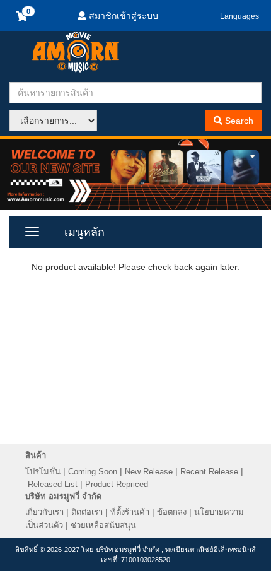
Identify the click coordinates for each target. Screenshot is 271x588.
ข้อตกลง (172, 512)
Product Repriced (116, 484)
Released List (53, 484)
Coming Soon (92, 471)
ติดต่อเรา (87, 512)
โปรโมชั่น (43, 471)
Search (237, 120)
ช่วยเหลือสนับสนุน (103, 525)
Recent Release (209, 471)
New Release (149, 471)
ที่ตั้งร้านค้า (129, 512)
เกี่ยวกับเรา (44, 512)
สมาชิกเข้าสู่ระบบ (122, 16)
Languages (239, 16)
